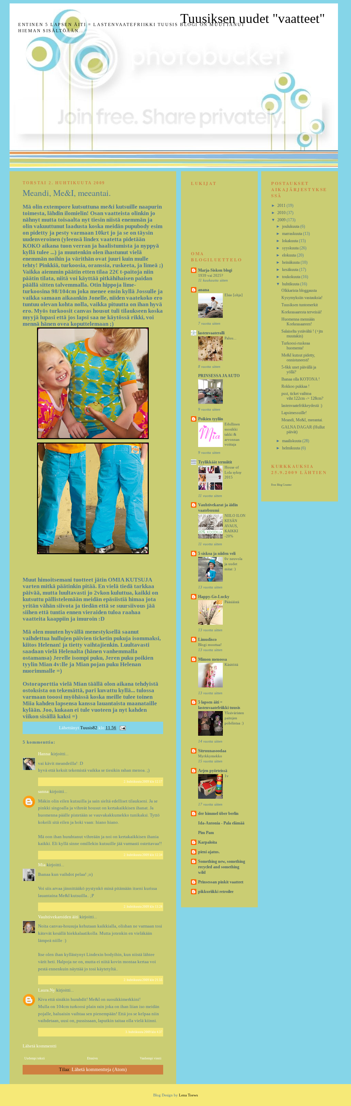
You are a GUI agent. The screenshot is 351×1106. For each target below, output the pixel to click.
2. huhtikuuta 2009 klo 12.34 (143, 855)
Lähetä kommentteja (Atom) (99, 1069)
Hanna (44, 753)
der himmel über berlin (218, 813)
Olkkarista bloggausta (299, 290)
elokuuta (289, 255)
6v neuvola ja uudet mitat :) (233, 564)
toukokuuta (291, 276)
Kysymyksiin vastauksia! (302, 297)
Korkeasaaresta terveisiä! (301, 312)
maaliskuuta (292, 440)
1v (227, 776)
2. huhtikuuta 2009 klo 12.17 (143, 781)
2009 (282, 220)
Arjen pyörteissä (212, 770)
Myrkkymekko (210, 756)
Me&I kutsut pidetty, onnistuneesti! (298, 357)
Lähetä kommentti (40, 1045)
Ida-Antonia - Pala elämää (221, 823)
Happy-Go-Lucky (213, 596)
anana (203, 289)
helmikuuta (291, 448)
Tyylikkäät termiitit (215, 462)
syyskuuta (291, 248)
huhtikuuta (291, 284)
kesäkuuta (290, 269)
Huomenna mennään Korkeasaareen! (298, 321)
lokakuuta (290, 240)
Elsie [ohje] (234, 295)
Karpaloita (207, 842)
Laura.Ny (46, 990)
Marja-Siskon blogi (215, 270)
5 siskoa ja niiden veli (216, 553)
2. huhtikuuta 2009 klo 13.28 (143, 906)
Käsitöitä (231, 664)
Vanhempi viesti (150, 1058)
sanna (43, 791)
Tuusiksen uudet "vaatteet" (252, 18)
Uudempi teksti (34, 1058)
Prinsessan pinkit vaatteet (220, 882)
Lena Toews (188, 1095)
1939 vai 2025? (210, 275)
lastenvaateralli (211, 333)
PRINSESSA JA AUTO (219, 375)
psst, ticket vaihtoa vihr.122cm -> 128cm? (302, 396)
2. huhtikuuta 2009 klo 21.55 (143, 980)
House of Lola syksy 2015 (233, 472)
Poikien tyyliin (210, 419)
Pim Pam (206, 832)
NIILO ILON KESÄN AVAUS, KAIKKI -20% (235, 525)
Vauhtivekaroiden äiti (58, 916)
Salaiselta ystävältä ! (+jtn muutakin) (302, 333)
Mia (42, 864)
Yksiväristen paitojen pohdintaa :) (234, 718)
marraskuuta (292, 233)
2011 (282, 205)
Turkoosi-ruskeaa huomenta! (295, 345)
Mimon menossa (212, 659)
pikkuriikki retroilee (215, 891)
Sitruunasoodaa (212, 750)
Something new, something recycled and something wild (221, 867)
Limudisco (207, 639)
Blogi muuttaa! (210, 645)
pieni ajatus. (209, 851)
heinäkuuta (291, 262)
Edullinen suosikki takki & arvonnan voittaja (232, 434)
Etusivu (92, 1058)
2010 (282, 212)
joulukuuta (291, 226)
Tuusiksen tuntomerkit (299, 304)
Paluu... (231, 338)
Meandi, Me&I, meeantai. (302, 420)
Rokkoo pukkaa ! (295, 386)
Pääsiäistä (232, 602)
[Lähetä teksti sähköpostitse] (122, 727)
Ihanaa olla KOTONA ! (300, 379)
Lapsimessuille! (294, 412)
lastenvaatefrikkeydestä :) (301, 405)
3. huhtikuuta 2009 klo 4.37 (143, 1032)
